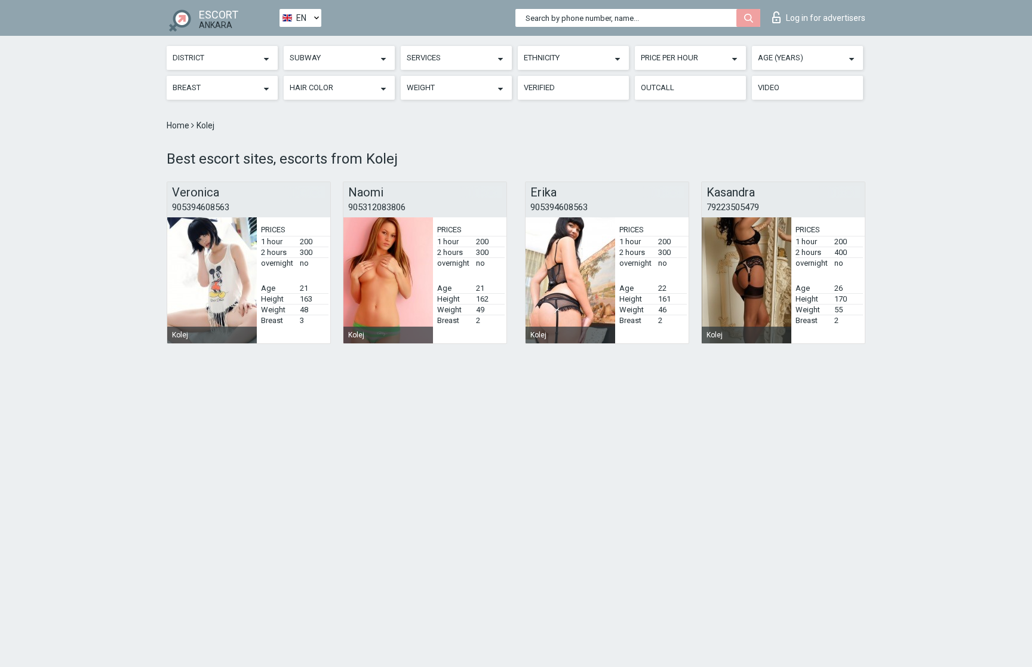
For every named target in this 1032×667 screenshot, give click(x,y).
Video (768, 87)
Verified (539, 87)
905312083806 (377, 207)
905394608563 (200, 207)
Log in (825, 18)
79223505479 (733, 207)
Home (179, 125)
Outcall (657, 87)
